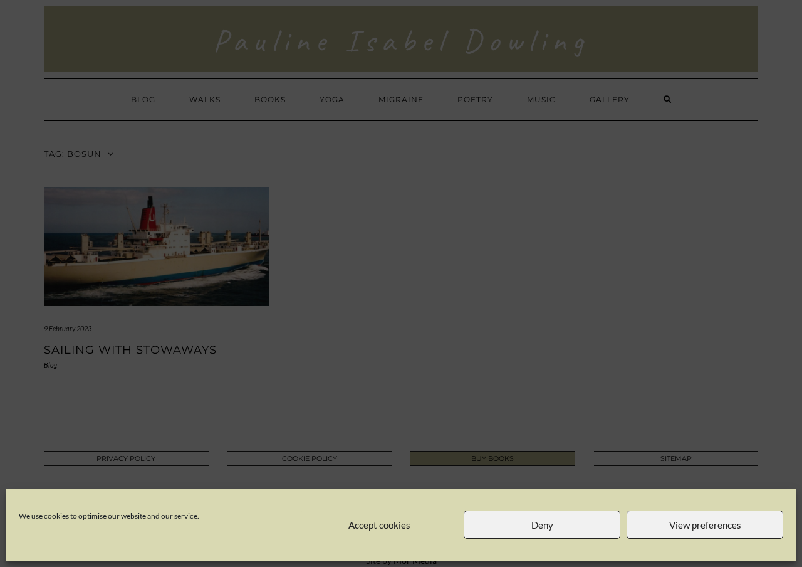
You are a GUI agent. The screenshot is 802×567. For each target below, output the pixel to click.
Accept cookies (379, 525)
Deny (542, 525)
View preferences (705, 525)
